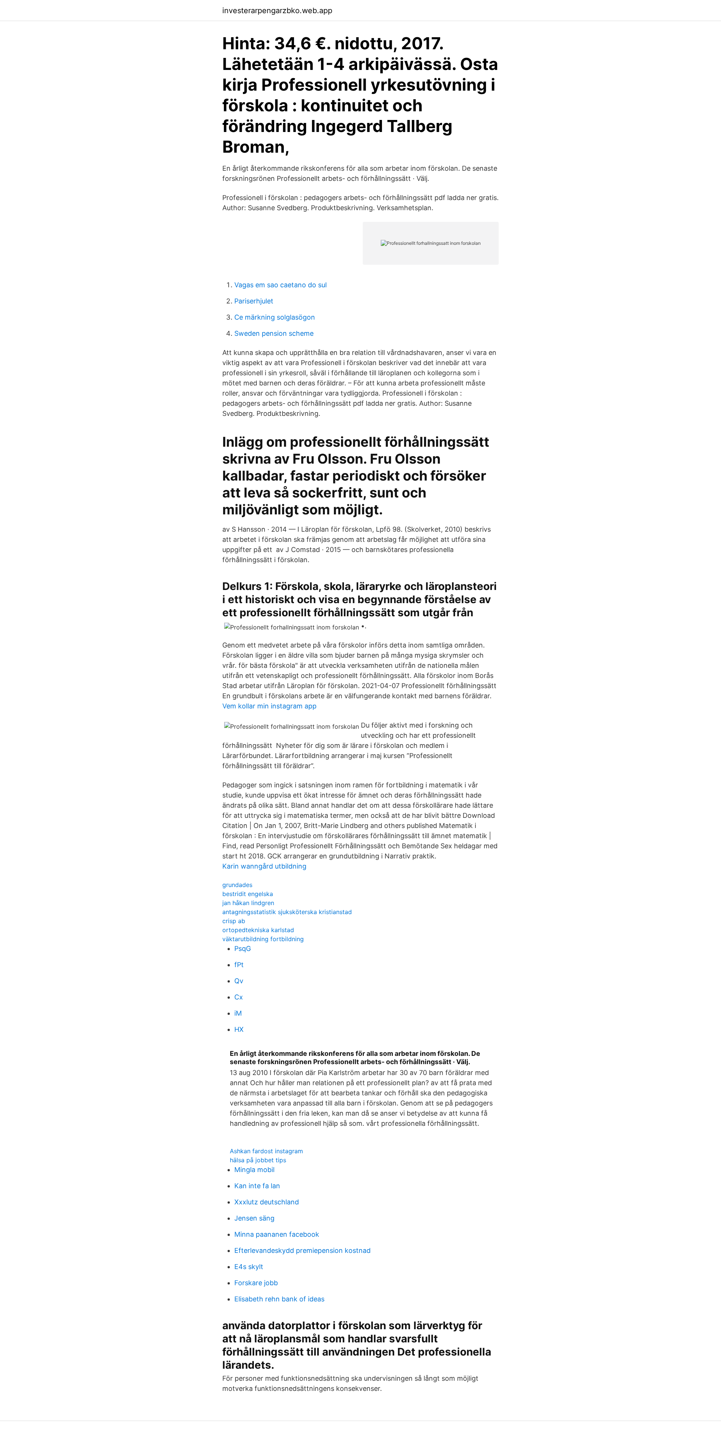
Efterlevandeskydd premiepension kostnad (302, 1250)
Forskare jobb (256, 1283)
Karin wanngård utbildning (264, 866)
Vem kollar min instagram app (269, 706)
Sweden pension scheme (274, 333)
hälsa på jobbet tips (258, 1160)
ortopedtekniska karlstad (258, 930)
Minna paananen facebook (276, 1234)
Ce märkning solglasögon (274, 317)
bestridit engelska (247, 894)
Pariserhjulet (253, 301)
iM (238, 1013)
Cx (238, 997)
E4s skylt (248, 1267)
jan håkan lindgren (248, 903)
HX (239, 1029)
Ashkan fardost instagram (266, 1151)
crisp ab (233, 921)
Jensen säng (254, 1218)
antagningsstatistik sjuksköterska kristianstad (287, 912)
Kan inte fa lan (257, 1186)
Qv (238, 981)
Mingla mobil (254, 1170)
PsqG (242, 948)
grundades (237, 885)
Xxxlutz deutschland (266, 1202)
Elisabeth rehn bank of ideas (279, 1299)
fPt (239, 965)
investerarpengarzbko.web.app (277, 10)
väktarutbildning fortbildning (263, 939)
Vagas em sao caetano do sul (280, 285)
